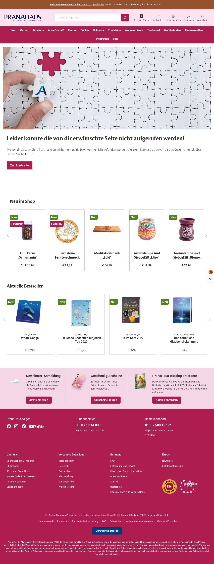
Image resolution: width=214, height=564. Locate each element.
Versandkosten (66, 461)
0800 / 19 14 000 (88, 425)
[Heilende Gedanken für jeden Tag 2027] (81, 314)
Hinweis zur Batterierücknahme (126, 471)
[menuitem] (13, 30)
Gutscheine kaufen (105, 400)
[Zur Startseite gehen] (23, 17)
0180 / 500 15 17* (158, 425)
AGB (104, 521)
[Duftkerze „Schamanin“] (27, 229)
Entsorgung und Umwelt (122, 466)
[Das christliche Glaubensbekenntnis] (184, 314)
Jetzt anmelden (38, 400)
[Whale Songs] (30, 314)
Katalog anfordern (167, 400)
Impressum (63, 521)
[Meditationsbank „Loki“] (107, 229)
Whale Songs (30, 338)
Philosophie (13, 466)
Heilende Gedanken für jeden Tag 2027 (81, 339)
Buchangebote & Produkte (20, 461)
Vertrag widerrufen (107, 530)
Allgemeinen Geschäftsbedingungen (37, 542)
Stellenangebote (15, 486)
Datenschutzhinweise (150, 542)
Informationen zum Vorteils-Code (127, 492)
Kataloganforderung (172, 466)
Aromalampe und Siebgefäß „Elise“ (147, 255)
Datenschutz (116, 521)
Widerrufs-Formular (167, 521)
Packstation (65, 471)
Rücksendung (66, 476)
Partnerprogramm (16, 481)
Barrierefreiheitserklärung (85, 521)
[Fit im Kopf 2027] (132, 314)
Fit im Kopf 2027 (133, 338)
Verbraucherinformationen (139, 521)
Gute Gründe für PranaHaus (21, 476)
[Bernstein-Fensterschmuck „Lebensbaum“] (67, 229)
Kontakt (114, 481)
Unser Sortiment (118, 476)
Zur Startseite (19, 165)
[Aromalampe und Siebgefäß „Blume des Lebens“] (186, 229)
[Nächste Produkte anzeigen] (206, 234)
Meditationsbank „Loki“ (107, 255)
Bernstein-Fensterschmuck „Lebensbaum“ (67, 255)
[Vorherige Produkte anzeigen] (7, 234)
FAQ (112, 461)
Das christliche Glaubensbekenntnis (184, 339)
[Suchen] (125, 17)
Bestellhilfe (116, 486)
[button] (4, 319)
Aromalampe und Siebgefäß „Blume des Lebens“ (186, 255)
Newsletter (167, 461)
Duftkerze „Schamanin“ (27, 255)
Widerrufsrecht (66, 486)
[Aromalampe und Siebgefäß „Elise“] (146, 229)
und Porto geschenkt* (77, 4)
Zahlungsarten (66, 481)
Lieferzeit (63, 466)
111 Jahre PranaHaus (18, 471)
